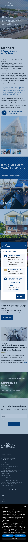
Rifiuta (8, 535)
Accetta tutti (20, 535)
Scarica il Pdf (15, 289)
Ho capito (20, 296)
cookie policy (5, 520)
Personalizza (14, 538)
